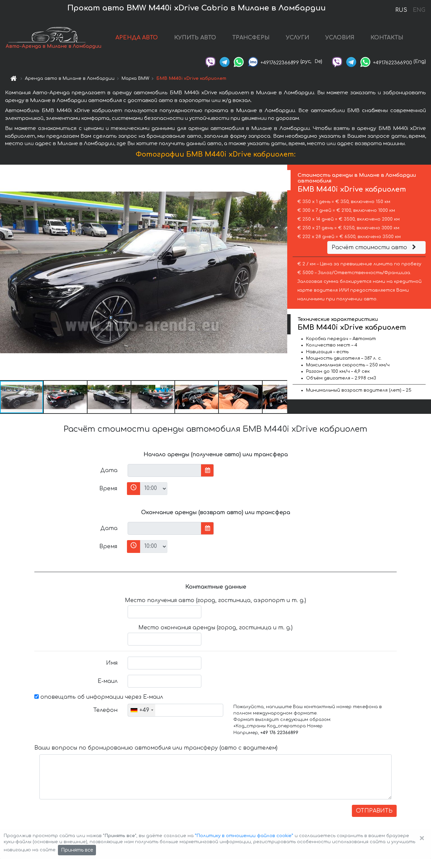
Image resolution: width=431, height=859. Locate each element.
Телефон (105, 710)
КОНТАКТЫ (386, 38)
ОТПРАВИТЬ (374, 811)
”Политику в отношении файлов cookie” (244, 835)
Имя (112, 663)
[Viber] (210, 61)
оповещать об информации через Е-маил (101, 697)
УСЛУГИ (297, 38)
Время (108, 489)
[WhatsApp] (238, 61)
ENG (419, 10)
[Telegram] (224, 61)
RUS (401, 10)
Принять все (77, 850)
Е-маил (108, 681)
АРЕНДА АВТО (136, 38)
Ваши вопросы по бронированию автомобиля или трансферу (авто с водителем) (155, 748)
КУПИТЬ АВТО (195, 38)
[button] (66, 397)
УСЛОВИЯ (339, 38)
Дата (109, 470)
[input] (164, 470)
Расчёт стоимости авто (370, 247)
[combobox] (141, 710)
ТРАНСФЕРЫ (251, 38)
